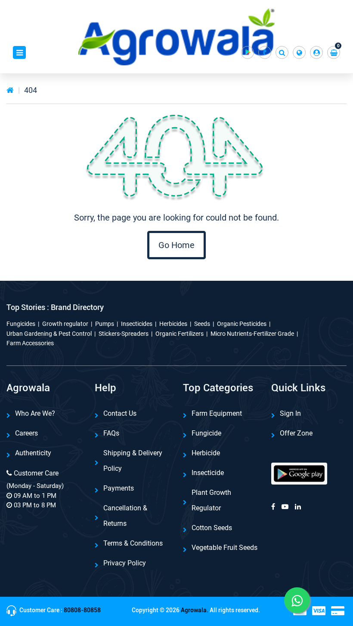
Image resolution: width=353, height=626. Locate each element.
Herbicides (173, 323)
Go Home (176, 245)
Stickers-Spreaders (124, 333)
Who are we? (35, 413)
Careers (26, 433)
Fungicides (20, 323)
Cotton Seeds (212, 528)
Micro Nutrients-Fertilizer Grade (252, 333)
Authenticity (33, 453)
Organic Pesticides (241, 323)
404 (30, 90)
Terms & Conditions (133, 543)
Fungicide (206, 433)
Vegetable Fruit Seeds (224, 547)
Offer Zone (296, 433)
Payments (118, 488)
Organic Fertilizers (179, 333)
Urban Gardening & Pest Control (49, 333)
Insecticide (208, 473)
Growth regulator (65, 323)
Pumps (104, 323)
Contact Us (119, 413)
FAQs (111, 433)
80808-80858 (82, 610)
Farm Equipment (217, 413)
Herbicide (206, 453)
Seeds (202, 323)
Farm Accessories (30, 343)
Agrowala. (194, 610)
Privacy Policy (124, 563)
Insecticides (136, 323)
